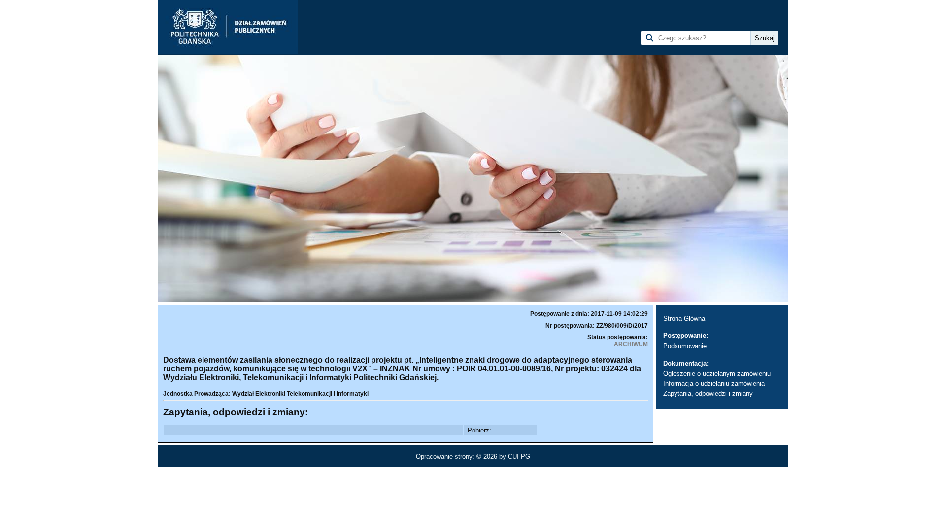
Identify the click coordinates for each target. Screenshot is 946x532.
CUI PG (519, 456)
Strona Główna (684, 318)
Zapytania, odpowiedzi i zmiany (708, 393)
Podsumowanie (685, 346)
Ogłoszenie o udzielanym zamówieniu (717, 373)
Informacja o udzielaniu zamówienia (714, 383)
